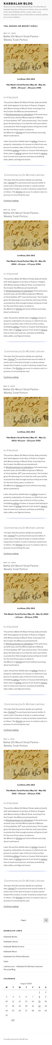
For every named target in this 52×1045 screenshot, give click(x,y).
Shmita (11, 183)
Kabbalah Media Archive (14, 947)
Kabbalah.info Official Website (16, 956)
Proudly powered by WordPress (16, 1039)
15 (39, 1001)
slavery (44, 153)
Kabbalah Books (10, 937)
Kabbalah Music (10, 951)
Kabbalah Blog (18, 3)
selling (34, 141)
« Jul (12, 1020)
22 (39, 1006)
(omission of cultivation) (19, 114)
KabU (6, 961)
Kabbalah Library (11, 942)
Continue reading (11, 201)
